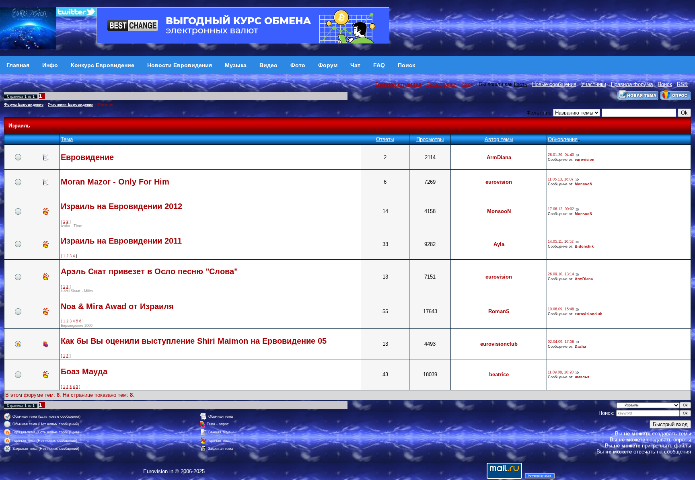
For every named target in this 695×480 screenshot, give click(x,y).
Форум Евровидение (23, 105)
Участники (593, 84)
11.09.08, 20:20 (561, 372)
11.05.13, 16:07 (561, 180)
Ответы (385, 139)
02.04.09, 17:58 (561, 342)
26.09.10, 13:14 (561, 275)
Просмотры (430, 139)
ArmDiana (499, 157)
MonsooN (583, 184)
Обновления (563, 139)
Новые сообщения (554, 84)
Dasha (580, 347)
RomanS (499, 311)
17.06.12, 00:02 (561, 209)
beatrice (499, 374)
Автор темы (499, 139)
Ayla (498, 244)
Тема (67, 139)
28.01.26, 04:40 (561, 155)
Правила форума (632, 84)
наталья (582, 377)
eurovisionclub (588, 314)
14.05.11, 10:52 (561, 242)
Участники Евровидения (70, 105)
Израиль (105, 105)
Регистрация (441, 84)
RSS (682, 84)
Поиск (665, 84)
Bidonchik (584, 246)
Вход (467, 84)
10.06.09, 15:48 (561, 309)
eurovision (584, 160)
